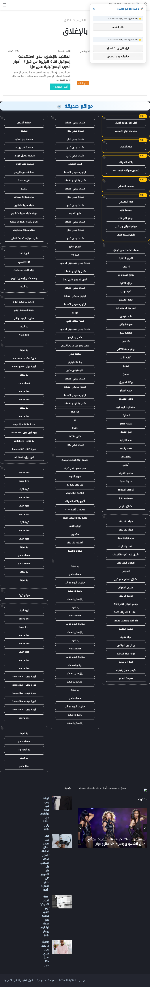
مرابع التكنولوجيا (125, 275)
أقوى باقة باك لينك (75, 501)
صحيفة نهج (126, 332)
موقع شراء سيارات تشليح (24, 213)
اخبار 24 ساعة (126, 662)
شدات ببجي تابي (75, 147)
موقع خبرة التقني (126, 349)
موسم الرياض (126, 595)
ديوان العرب (75, 526)
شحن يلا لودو (75, 337)
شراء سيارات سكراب (24, 197)
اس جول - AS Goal (24, 457)
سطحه (24, 130)
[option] (112, 828)
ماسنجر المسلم (126, 186)
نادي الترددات (126, 398)
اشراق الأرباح (125, 506)
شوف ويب (126, 291)
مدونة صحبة (126, 481)
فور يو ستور (75, 246)
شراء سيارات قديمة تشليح (24, 238)
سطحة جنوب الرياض (24, 172)
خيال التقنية (126, 283)
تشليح (24, 188)
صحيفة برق (126, 210)
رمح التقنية (126, 432)
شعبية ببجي (75, 354)
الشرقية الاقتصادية (126, 308)
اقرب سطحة (24, 180)
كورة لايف (24, 489)
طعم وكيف (126, 448)
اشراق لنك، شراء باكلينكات (125, 554)
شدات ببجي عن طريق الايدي (75, 263)
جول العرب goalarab (24, 270)
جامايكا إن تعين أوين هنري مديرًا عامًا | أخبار (45, 953)
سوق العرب (75, 476)
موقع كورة (24, 595)
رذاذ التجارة (126, 440)
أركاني (126, 465)
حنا (75, 420)
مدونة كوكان (125, 324)
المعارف (126, 415)
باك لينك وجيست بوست (126, 620)
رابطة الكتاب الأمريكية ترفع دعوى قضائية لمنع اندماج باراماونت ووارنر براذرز (44, 916)
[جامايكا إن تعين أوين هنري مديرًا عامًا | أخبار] (62, 947)
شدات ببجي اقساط (75, 122)
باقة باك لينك (126, 162)
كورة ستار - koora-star (24, 358)
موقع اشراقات (126, 218)
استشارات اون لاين (126, 407)
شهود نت (126, 456)
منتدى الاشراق (125, 587)
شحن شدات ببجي (75, 320)
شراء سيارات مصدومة (24, 230)
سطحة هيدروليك (24, 147)
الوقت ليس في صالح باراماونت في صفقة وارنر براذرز (44, 814)
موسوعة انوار (126, 498)
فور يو (75, 312)
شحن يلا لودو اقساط (75, 180)
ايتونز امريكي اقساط (75, 296)
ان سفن (126, 266)
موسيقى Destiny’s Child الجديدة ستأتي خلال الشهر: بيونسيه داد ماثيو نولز (116, 841)
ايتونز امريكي (75, 164)
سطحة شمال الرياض (24, 155)
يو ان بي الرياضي (126, 645)
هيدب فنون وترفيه (126, 670)
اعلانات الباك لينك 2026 (126, 612)
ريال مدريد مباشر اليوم (24, 301)
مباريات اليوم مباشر (75, 582)
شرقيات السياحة (125, 489)
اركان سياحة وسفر (126, 234)
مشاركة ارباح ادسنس (126, 131)
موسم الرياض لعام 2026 (126, 604)
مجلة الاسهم (126, 299)
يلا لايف (24, 286)
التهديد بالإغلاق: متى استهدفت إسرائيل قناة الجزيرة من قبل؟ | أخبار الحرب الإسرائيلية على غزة (42, 61)
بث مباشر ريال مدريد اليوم (24, 278)
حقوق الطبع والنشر (24, 980)
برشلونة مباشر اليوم (24, 310)
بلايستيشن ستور (75, 370)
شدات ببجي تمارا (75, 130)
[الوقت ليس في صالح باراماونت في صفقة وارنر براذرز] (62, 803)
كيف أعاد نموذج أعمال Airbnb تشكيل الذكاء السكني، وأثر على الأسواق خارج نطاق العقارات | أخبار (44, 862)
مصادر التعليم (126, 628)
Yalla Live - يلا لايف (24, 424)
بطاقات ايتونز (75, 362)
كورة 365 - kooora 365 (24, 449)
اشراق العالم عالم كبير (126, 579)
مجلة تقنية (125, 637)
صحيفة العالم (126, 678)
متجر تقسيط (75, 213)
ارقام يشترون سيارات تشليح (24, 221)
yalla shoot (75, 574)
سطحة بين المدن (24, 139)
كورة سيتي (24, 261)
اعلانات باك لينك (75, 542)
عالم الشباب (126, 146)
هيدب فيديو (126, 423)
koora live (24, 391)
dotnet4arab (63, 51)
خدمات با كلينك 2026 (75, 509)
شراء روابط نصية (125, 538)
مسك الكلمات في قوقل (125, 250)
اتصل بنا (8, 980)
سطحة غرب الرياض (24, 164)
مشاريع (75, 534)
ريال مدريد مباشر (75, 599)
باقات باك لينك (126, 546)
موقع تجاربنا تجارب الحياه (75, 517)
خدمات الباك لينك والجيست (75, 460)
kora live (24, 481)
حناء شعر (75, 411)
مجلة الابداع (126, 390)
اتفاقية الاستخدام (67, 980)
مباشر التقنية (126, 473)
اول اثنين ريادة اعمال (126, 122)
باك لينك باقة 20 (75, 484)
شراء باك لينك (126, 521)
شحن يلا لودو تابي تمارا (75, 279)
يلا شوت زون (24, 749)
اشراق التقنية (126, 258)
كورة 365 (24, 253)
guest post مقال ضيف (75, 468)
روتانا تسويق (126, 382)
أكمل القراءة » (60, 86)
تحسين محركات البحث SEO (125, 170)
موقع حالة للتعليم (126, 653)
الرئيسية (79, 20)
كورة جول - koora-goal (24, 366)
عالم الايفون (125, 316)
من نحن (82, 980)
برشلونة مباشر (75, 590)
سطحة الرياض (24, 122)
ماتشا (75, 428)
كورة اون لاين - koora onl (24, 432)
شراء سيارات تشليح (24, 205)
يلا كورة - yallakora (24, 441)
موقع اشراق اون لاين (126, 226)
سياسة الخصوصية (46, 980)
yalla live (24, 334)
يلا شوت (75, 566)
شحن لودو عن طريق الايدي (75, 345)
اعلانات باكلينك (75, 550)
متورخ (126, 365)
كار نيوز (126, 341)
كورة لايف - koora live (24, 676)
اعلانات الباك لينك (126, 562)
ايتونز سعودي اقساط (75, 172)
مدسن (126, 374)
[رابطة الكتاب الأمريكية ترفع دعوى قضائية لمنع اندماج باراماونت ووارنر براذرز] (62, 901)
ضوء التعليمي (126, 201)
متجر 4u (75, 254)
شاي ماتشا (75, 436)
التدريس (126, 571)
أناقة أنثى (126, 357)
